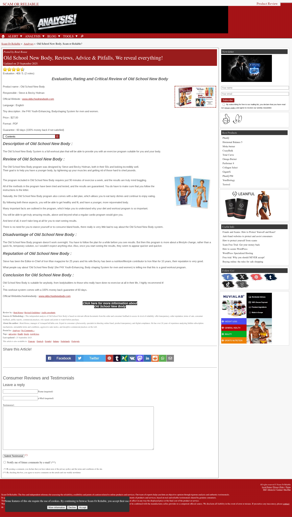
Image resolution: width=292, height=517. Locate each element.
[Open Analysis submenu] (43, 36)
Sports (26, 334)
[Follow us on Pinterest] (256, 277)
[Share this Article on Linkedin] (147, 360)
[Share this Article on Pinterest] (109, 360)
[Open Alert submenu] (21, 36)
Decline (72, 507)
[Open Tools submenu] (76, 36)
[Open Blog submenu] (59, 36)
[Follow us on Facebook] (228, 277)
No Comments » (27, 330)
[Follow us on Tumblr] (270, 277)
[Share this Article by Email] (170, 360)
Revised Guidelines (32, 312)
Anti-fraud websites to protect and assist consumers (248, 236)
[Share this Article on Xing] (124, 360)
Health (20, 334)
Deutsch (40, 341)
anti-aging (13, 334)
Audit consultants (48, 312)
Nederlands (65, 341)
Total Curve (228, 154)
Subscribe (228, 100)
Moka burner (229, 146)
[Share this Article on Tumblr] (117, 360)
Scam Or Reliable (21, 3)
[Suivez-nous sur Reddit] (242, 284)
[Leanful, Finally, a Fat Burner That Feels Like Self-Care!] (246, 218)
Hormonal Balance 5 (232, 142)
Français (31, 341)
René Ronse (18, 312)
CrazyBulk (228, 150)
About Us (271, 489)
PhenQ (226, 137)
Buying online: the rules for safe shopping (243, 261)
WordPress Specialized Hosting (238, 253)
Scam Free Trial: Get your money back (241, 244)
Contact (280, 489)
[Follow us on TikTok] (228, 284)
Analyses (28, 43)
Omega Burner (230, 159)
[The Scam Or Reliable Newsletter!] (246, 81)
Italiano (56, 341)
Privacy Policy (279, 487)
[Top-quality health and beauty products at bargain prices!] (246, 342)
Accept (82, 507)
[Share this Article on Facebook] (61, 360)
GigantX (227, 171)
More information (56, 507)
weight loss (34, 334)
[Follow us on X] (242, 277)
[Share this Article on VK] (132, 360)
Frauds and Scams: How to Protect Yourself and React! (249, 232)
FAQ (264, 489)
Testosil (226, 184)
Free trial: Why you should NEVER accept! (244, 257)
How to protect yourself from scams (240, 240)
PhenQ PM (228, 176)
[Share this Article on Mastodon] (140, 360)
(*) (26, 454)
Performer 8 (228, 163)
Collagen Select (230, 167)
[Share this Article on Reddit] (155, 360)
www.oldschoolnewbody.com (38, 98)
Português (75, 341)
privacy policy (230, 108)
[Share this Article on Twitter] (91, 360)
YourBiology (229, 180)
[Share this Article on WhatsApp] (162, 360)
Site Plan (287, 489)
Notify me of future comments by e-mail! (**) (31, 462)
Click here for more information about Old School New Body (110, 304)
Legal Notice (267, 487)
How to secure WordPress (235, 248)
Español (48, 341)
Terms (288, 487)
